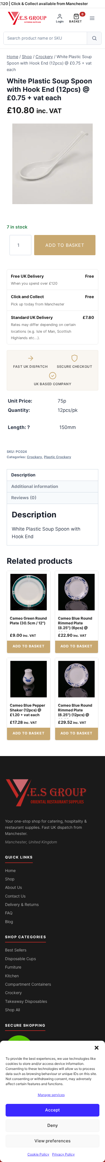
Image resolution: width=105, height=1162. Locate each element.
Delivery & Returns (22, 904)
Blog (9, 921)
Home (10, 870)
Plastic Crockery (57, 457)
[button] (96, 1048)
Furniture (13, 967)
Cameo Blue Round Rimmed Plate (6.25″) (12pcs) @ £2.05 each (75, 712)
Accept (52, 1110)
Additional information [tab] (34, 486)
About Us (13, 887)
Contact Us (15, 896)
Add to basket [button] (29, 646)
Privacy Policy (63, 1154)
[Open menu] (92, 18)
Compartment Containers (28, 984)
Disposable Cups (20, 958)
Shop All (12, 1009)
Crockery (34, 457)
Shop (10, 878)
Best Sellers (15, 950)
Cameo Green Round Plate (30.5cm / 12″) (28, 620)
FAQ (9, 912)
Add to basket (64, 245)
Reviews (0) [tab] (23, 497)
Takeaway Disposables (26, 1001)
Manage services (51, 1095)
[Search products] (94, 38)
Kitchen (12, 975)
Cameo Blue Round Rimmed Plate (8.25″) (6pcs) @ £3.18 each (75, 625)
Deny (52, 1125)
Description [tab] (23, 475)
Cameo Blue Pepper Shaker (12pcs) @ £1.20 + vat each (27, 710)
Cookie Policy (38, 1154)
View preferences (52, 1140)
